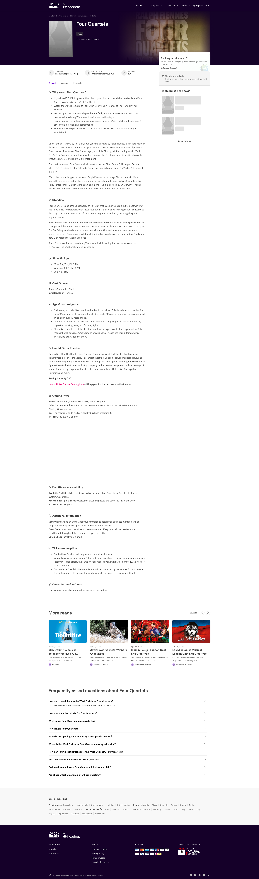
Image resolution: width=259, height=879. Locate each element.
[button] (141, 5)
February (157, 809)
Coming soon (97, 805)
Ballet (191, 805)
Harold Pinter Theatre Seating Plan (66, 384)
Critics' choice (123, 805)
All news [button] (193, 612)
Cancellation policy (100, 862)
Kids (107, 809)
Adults (126, 809)
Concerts (78, 809)
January (146, 809)
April (176, 809)
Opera (183, 805)
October (75, 813)
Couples (116, 809)
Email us (55, 853)
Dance (174, 805)
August (52, 813)
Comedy (164, 805)
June (191, 809)
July (198, 809)
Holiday (110, 805)
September (63, 813)
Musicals (145, 805)
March (167, 809)
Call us (54, 849)
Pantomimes (54, 809)
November (87, 813)
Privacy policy (98, 853)
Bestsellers (68, 805)
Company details (99, 849)
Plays (72, 15)
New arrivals (82, 805)
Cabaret (67, 809)
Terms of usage (98, 857)
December (100, 813)
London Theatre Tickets (58, 15)
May (183, 809)
